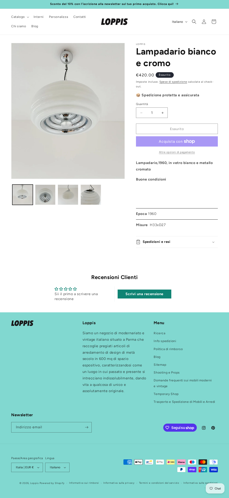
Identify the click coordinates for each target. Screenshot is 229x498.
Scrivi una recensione (144, 294)
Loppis (35, 483)
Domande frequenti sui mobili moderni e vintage (183, 383)
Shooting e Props (167, 372)
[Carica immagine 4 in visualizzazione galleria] (91, 195)
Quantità (142, 104)
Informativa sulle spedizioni (200, 482)
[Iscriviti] (86, 427)
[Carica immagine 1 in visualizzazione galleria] (22, 195)
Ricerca (159, 333)
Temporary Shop (166, 394)
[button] (19, 17)
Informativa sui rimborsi (84, 482)
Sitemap (160, 365)
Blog (157, 357)
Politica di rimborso (168, 349)
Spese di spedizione (173, 81)
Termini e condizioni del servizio (159, 482)
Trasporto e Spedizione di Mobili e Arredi (184, 402)
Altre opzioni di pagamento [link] (177, 152)
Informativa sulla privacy (119, 482)
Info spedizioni (165, 341)
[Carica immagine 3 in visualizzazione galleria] (68, 195)
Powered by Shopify (52, 483)
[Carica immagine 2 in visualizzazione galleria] (45, 195)
